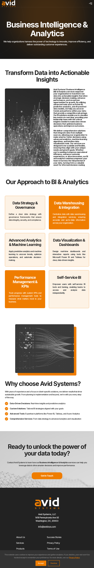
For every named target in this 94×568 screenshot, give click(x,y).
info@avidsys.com (47, 526)
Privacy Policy (53, 543)
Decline (54, 563)
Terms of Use (53, 548)
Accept (41, 563)
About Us (20, 537)
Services (20, 543)
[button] (90, 3)
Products (20, 548)
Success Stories (54, 537)
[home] (8, 3)
